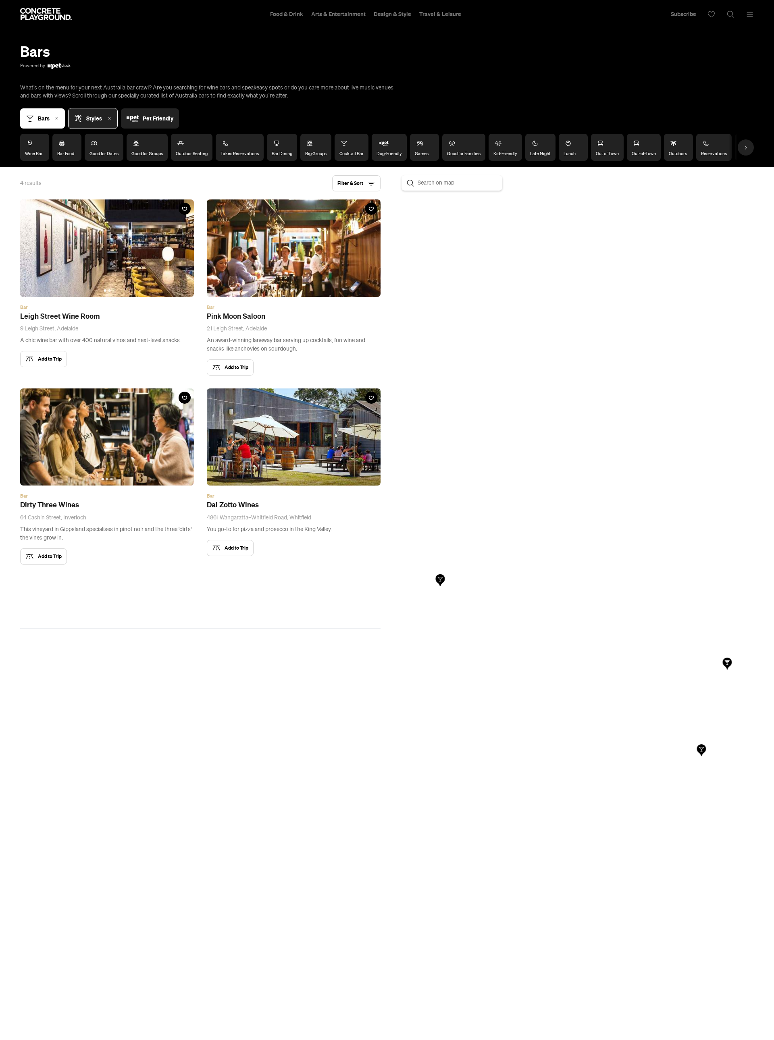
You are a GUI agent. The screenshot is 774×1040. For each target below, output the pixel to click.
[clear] (109, 118)
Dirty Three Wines (49, 505)
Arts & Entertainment (338, 14)
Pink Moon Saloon (236, 316)
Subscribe (683, 14)
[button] (356, 183)
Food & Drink (286, 14)
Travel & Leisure (440, 14)
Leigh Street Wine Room (60, 316)
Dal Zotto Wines (233, 505)
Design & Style (392, 14)
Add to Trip (50, 358)
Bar (24, 307)
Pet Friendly (158, 118)
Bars (44, 118)
